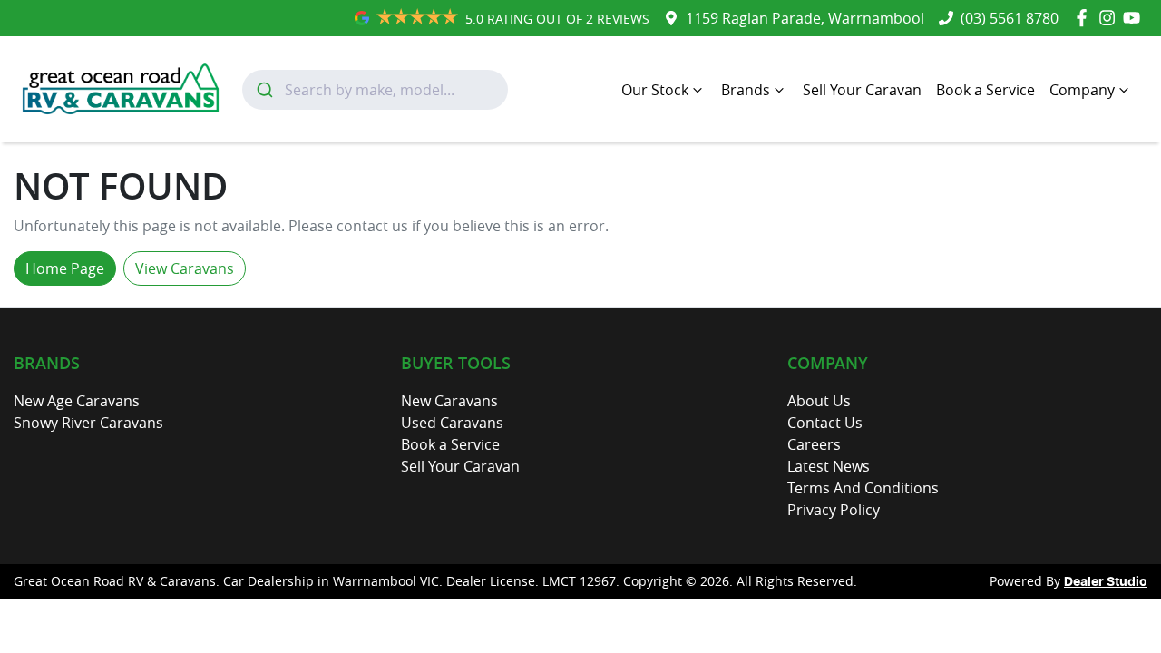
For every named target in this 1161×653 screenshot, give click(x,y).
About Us (819, 401)
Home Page (64, 268)
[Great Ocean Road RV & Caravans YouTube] (1135, 17)
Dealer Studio (1105, 582)
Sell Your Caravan (862, 90)
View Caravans (184, 268)
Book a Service (985, 90)
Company (1082, 90)
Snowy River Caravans (88, 423)
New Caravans (449, 401)
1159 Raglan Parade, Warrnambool (805, 18)
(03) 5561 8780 (1010, 18)
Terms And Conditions (863, 488)
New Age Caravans (77, 401)
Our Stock (654, 90)
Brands (745, 90)
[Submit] (263, 90)
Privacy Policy (833, 510)
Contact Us (825, 423)
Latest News (828, 466)
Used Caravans (452, 423)
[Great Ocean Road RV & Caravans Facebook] (1085, 17)
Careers (814, 444)
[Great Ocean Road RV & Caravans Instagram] (1110, 17)
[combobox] (375, 90)
